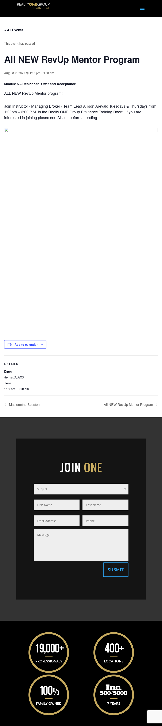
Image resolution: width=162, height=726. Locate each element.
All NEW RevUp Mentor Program (129, 404)
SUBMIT (116, 569)
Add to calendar (26, 344)
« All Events (13, 29)
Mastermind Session (24, 404)
